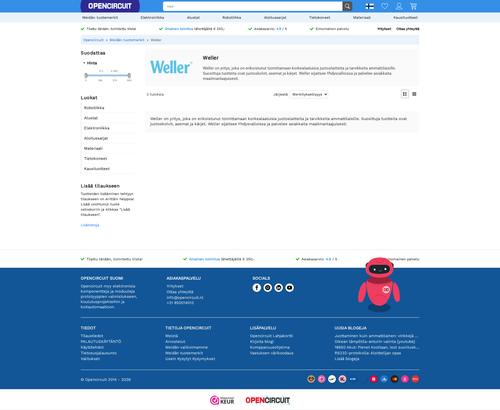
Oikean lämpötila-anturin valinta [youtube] (375, 341)
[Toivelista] (381, 6)
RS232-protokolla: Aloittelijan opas (368, 353)
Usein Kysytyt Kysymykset (190, 358)
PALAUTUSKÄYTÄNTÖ (101, 341)
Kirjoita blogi (262, 341)
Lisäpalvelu (263, 327)
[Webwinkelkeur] (222, 401)
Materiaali (362, 17)
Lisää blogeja (347, 358)
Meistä (171, 335)
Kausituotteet (405, 17)
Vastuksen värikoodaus (271, 353)
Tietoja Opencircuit (188, 327)
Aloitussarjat (275, 17)
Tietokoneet (319, 17)
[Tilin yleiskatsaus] (395, 6)
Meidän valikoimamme (186, 347)
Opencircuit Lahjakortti (271, 335)
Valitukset (90, 358)
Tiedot (88, 327)
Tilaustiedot (92, 335)
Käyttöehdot (92, 347)
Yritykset (384, 29)
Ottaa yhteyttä (407, 29)
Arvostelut (175, 341)
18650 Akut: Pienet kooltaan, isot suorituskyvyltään (377, 347)
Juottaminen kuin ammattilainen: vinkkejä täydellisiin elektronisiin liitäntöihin (377, 335)
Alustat (193, 17)
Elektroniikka (152, 17)
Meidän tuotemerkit (100, 17)
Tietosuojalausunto (99, 353)
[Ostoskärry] (409, 6)
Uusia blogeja (350, 327)
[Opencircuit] (110, 6)
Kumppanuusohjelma (270, 347)
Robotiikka (231, 17)
